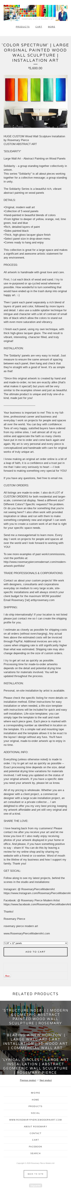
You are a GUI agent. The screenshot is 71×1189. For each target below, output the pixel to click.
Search (35, 1153)
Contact (35, 1133)
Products (23, 27)
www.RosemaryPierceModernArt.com (35, 1120)
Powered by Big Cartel (35, 1185)
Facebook (35, 1147)
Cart (39, 27)
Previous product (28, 1080)
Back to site (35, 1174)
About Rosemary (35, 1126)
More (51, 27)
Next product (46, 1080)
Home (35, 1100)
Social (35, 1113)
